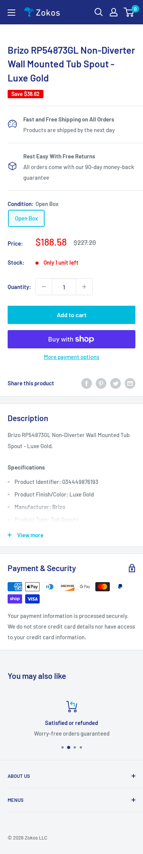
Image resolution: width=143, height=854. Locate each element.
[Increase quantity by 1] (84, 287)
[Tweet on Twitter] (115, 383)
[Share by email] (130, 383)
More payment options (71, 356)
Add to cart (72, 314)
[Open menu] (11, 13)
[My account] (113, 12)
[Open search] (99, 12)
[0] (129, 12)
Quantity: (19, 286)
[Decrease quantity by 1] (44, 287)
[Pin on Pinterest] (101, 383)
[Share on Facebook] (86, 383)
